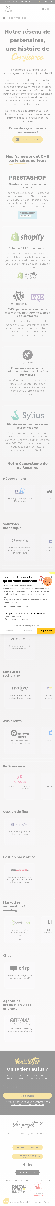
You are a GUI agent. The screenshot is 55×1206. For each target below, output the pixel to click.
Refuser (9, 630)
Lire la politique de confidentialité (15, 607)
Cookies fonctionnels (13, 617)
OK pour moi (46, 630)
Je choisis (27, 630)
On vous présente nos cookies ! (17, 619)
